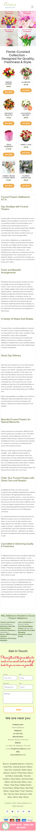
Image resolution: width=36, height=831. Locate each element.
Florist (22, 791)
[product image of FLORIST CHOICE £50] (25, 166)
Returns (15, 797)
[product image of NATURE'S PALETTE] (8, 104)
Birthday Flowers (19, 788)
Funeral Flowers (8, 788)
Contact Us (29, 764)
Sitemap (25, 797)
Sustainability (18, 776)
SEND (18, 709)
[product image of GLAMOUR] (25, 73)
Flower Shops (14, 785)
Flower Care (8, 770)
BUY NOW (8, 92)
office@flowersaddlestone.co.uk (20, 749)
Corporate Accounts (19, 767)
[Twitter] (12, 812)
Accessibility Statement (17, 764)
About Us (6, 764)
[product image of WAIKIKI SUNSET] (8, 73)
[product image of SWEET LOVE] (25, 135)
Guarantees (17, 770)
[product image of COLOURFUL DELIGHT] (25, 104)
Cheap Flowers (14, 791)
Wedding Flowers (25, 785)
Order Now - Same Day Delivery (21, 826)
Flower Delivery (16, 779)
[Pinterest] (29, 812)
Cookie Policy (7, 767)
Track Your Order (13, 794)
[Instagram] (18, 812)
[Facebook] (7, 812)
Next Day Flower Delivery (19, 782)
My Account (23, 794)
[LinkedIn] (24, 812)
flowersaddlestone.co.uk (18, 755)
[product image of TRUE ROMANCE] (8, 135)
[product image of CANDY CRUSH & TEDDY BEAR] (8, 166)
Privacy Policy (22, 773)
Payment (14, 773)
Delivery (29, 767)
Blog (20, 797)
